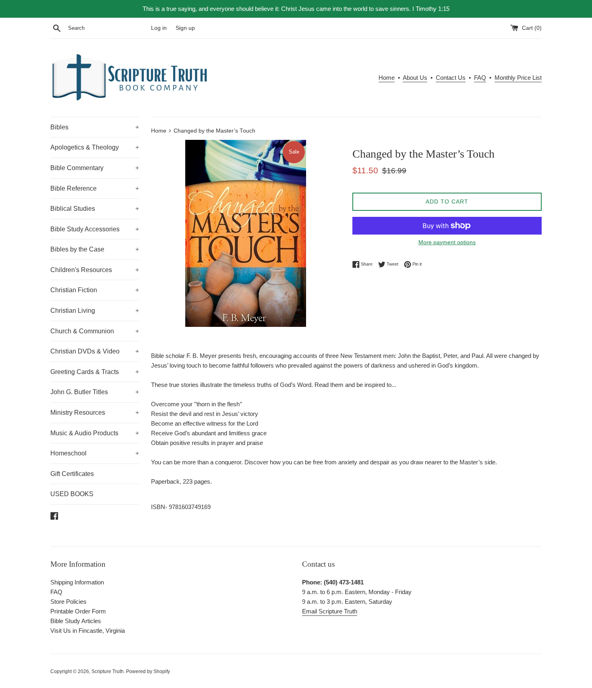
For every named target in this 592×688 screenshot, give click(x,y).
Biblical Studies (94, 208)
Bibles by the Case (94, 249)
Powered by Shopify (148, 671)
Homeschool (94, 453)
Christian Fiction (94, 290)
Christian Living (94, 310)
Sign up (185, 28)
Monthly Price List (518, 77)
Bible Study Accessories (94, 229)
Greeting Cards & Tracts (94, 371)
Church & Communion (94, 331)
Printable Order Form (78, 611)
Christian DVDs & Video (94, 351)
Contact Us (451, 77)
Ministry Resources (94, 412)
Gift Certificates (72, 473)
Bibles (94, 127)
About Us (415, 77)
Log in (159, 28)
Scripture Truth (107, 671)
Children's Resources (94, 269)
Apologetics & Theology (94, 147)
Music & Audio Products (94, 433)
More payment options (447, 242)
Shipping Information (77, 582)
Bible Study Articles (75, 620)
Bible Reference (94, 188)
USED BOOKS (71, 494)
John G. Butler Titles (94, 392)
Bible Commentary (94, 167)
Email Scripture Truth (329, 611)
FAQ (480, 77)
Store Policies (68, 601)
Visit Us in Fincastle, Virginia (87, 630)
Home (387, 77)
